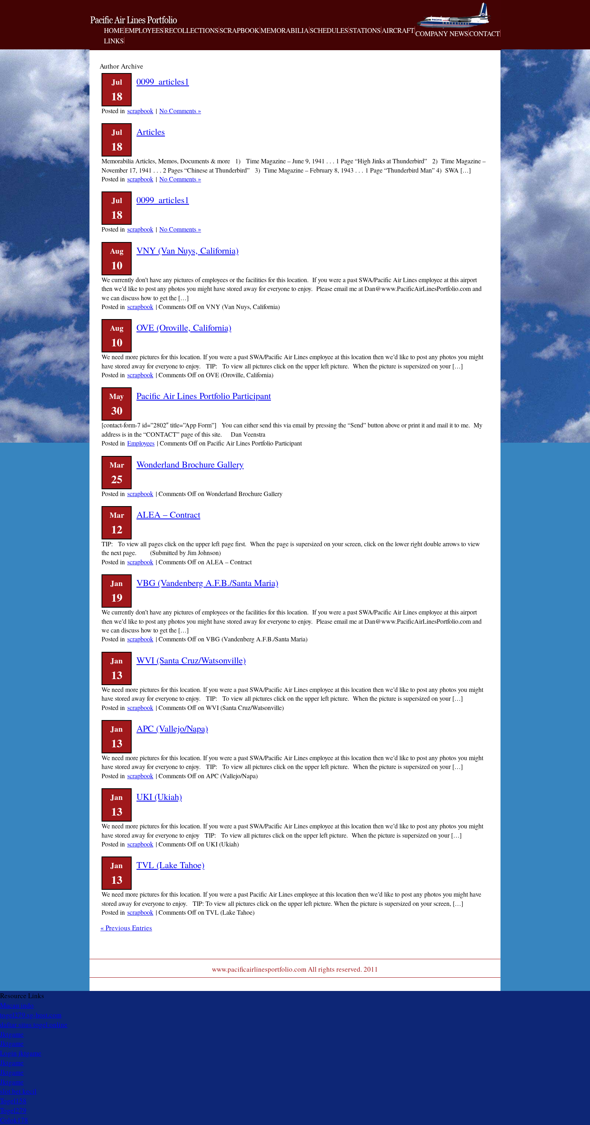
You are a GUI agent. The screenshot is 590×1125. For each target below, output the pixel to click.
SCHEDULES (329, 30)
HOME (114, 30)
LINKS (114, 41)
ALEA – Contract (168, 514)
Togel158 (13, 1100)
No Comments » (180, 110)
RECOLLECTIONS (191, 30)
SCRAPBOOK (239, 30)
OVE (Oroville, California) (183, 327)
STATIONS (364, 30)
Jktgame (12, 1034)
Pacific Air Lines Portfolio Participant (203, 395)
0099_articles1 (162, 81)
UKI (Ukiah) (159, 796)
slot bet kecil (18, 1091)
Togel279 (13, 1110)
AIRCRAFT (398, 30)
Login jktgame (20, 1053)
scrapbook (140, 110)
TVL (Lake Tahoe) (170, 864)
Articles (150, 131)
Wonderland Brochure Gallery (190, 464)
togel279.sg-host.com (30, 1014)
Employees (141, 443)
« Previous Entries (126, 927)
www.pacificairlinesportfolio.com (145, 21)
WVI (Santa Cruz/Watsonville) (191, 660)
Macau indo (17, 1005)
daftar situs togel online (33, 1024)
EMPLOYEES (144, 30)
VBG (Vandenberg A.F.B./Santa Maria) (207, 582)
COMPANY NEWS (441, 34)
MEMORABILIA (284, 30)
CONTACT (484, 34)
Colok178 (14, 1120)
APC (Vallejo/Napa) (172, 728)
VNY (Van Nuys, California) (187, 250)
